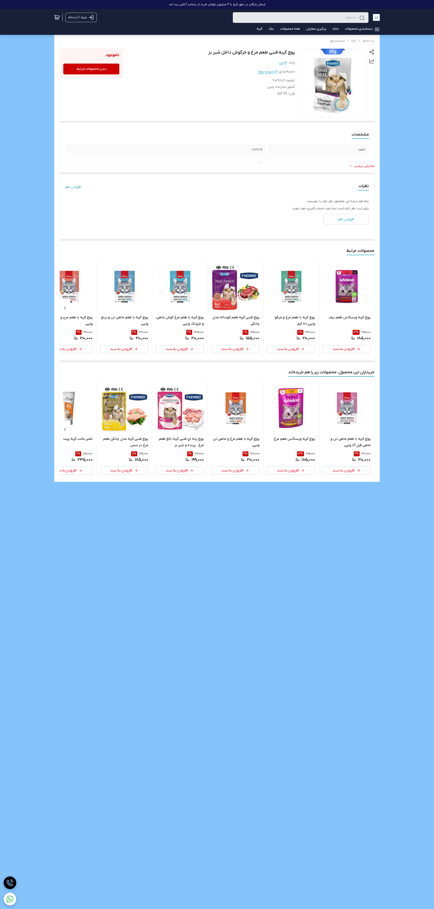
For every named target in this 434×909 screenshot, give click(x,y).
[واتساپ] (10, 899)
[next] (64, 308)
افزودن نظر (73, 187)
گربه (353, 41)
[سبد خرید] (57, 17)
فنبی (283, 62)
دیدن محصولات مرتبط (91, 69)
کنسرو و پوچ (337, 41)
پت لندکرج (368, 41)
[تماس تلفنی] (10, 882)
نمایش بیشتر (364, 166)
